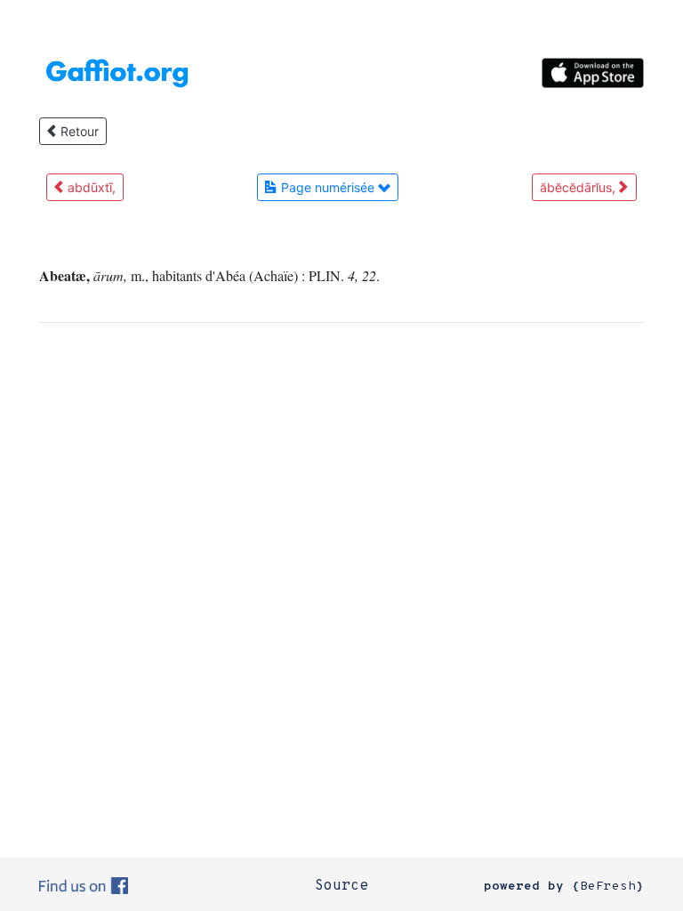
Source (341, 886)
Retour (78, 131)
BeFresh (608, 886)
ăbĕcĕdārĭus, (579, 187)
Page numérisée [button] (327, 187)
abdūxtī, (90, 187)
